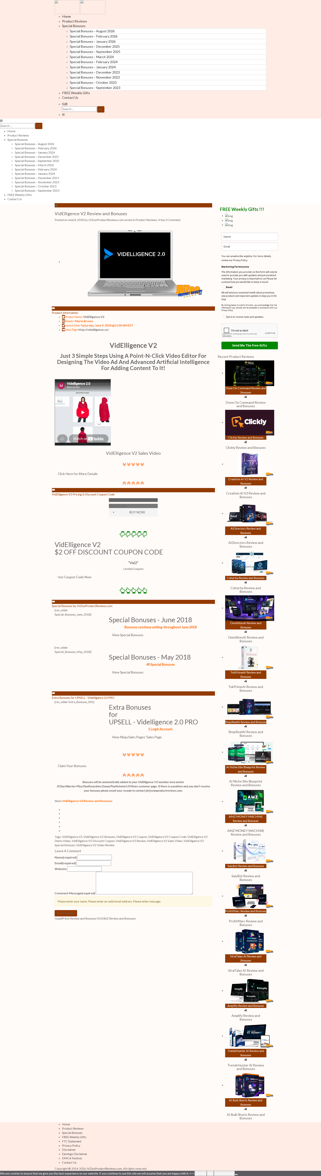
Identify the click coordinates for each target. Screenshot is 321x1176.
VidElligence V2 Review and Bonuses (91, 213)
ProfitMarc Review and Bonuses (246, 923)
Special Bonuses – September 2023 (95, 88)
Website (61, 869)
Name (66, 857)
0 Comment (173, 220)
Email (65, 863)
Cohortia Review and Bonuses (246, 590)
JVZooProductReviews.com (104, 1168)
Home (66, 16)
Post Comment (66, 913)
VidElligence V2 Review (131, 840)
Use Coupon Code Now (74, 577)
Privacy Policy (71, 1145)
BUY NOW (137, 512)
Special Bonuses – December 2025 (95, 46)
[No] (236, 1174)
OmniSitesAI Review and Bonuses (246, 639)
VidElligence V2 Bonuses (99, 836)
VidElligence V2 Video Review (95, 845)
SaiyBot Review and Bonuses (245, 878)
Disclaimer (69, 1149)
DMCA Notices (72, 1158)
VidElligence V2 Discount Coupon (93, 840)
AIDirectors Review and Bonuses (245, 544)
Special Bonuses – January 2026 (93, 41)
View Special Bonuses (127, 635)
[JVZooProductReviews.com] (80, 6)
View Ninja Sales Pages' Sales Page (137, 737)
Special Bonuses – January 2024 (93, 67)
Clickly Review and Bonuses (246, 447)
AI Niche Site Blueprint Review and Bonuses (245, 783)
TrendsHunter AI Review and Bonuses (245, 1067)
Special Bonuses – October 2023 (93, 82)
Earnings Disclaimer (74, 1154)
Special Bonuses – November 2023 (95, 77)
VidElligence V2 (133, 345)
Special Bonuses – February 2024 (93, 62)
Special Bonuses (73, 26)
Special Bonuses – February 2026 (93, 36)
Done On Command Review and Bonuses (246, 404)
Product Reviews (74, 21)
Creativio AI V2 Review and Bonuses (245, 495)
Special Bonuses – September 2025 (95, 52)
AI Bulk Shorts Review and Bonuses (246, 1116)
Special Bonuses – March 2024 (92, 57)
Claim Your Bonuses (72, 766)
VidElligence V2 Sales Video (164, 840)
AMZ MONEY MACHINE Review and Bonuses (245, 832)
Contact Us (70, 97)
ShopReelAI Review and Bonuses (245, 734)
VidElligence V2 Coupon (131, 836)
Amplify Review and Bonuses (245, 1017)
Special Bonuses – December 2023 (95, 72)
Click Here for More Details (78, 474)
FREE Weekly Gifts (76, 93)
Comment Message (75, 893)
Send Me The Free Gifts (249, 345)
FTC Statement (71, 1141)
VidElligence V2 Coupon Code (167, 836)
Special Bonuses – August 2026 (92, 31)
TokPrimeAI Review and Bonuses (245, 688)
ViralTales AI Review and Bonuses (246, 972)
